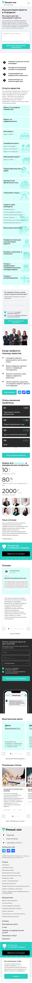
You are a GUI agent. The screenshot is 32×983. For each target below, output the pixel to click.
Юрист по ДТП (8, 134)
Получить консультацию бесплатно (16, 321)
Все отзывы (15, 634)
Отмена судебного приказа (12, 212)
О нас (4, 927)
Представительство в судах (11, 873)
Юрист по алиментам (10, 149)
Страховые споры (8, 878)
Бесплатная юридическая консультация (16, 46)
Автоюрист (5, 865)
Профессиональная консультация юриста (15, 886)
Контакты (6, 939)
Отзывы (5, 921)
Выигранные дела (10, 924)
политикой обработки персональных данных (17, 316)
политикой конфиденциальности (14, 312)
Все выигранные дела (15, 759)
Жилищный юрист (8, 870)
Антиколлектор (9, 209)
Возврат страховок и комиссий (12, 889)
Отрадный (9, 4)
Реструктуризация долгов (12, 222)
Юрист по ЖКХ (8, 159)
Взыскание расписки (9, 883)
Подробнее (7, 539)
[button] (3, 628)
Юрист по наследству (11, 151)
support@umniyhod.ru (14, 843)
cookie (19, 965)
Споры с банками (9, 217)
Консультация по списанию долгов (15, 220)
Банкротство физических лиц (15, 578)
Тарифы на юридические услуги (13, 931)
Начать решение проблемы (16, 455)
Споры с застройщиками (10, 881)
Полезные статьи (9, 936)
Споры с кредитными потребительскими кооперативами (15, 892)
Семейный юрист (8, 867)
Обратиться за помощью (16, 554)
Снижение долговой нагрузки (13, 214)
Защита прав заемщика (9, 900)
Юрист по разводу (9, 146)
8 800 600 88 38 (9, 392)
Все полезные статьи (15, 821)
